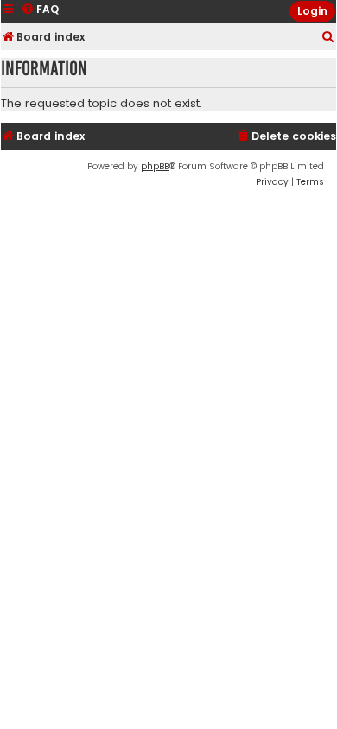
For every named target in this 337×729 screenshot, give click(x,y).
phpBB (155, 166)
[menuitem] (328, 37)
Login (312, 10)
